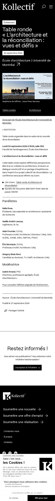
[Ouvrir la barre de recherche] (44, 7)
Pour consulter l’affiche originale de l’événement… (25, 285)
